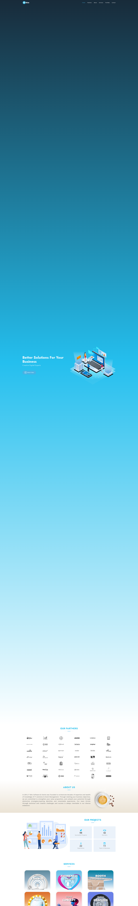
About (95, 2)
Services (101, 2)
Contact (114, 2)
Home (83, 2)
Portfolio (107, 2)
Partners (89, 2)
